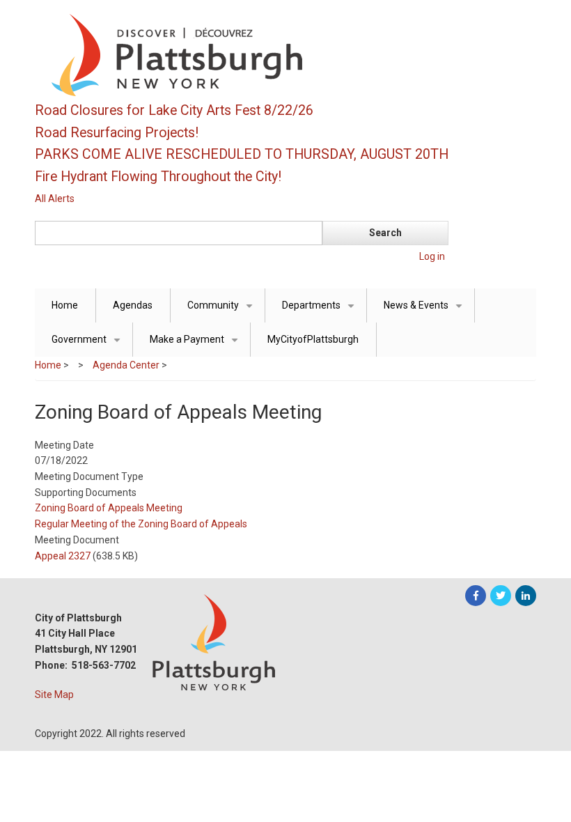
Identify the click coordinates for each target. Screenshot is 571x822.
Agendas (132, 305)
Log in (432, 256)
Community (222, 311)
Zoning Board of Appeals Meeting (108, 507)
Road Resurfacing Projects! (116, 133)
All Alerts (55, 198)
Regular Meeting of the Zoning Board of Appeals (141, 523)
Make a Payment (196, 345)
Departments (320, 311)
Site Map (54, 694)
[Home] (244, 54)
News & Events (425, 311)
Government (88, 345)
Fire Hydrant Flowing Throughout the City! (158, 177)
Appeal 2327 (63, 555)
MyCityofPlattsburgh (313, 339)
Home (65, 305)
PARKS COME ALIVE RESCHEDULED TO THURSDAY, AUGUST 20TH (241, 154)
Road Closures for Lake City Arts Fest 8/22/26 (174, 110)
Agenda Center (126, 365)
